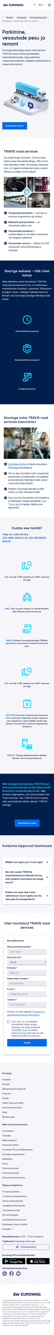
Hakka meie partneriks (12, 1103)
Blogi (4, 1112)
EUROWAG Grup (19, 1030)
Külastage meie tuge (25, 1241)
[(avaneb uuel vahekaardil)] (13, 1261)
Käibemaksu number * (18, 978)
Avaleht (9, 17)
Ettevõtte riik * (14, 957)
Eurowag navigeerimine (13, 1154)
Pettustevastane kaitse (13, 1177)
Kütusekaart (8, 1131)
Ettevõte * (12, 968)
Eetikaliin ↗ (7, 1229)
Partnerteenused (10, 1173)
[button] (41, 5)
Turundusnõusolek (11, 1210)
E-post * (11, 989)
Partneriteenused (38, 17)
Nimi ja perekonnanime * (19, 946)
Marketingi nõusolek (21, 1033)
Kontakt (6, 1084)
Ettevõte (6, 1093)
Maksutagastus (9, 1140)
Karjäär (5, 1098)
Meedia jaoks (8, 1117)
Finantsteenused (10, 1168)
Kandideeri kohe (16, 464)
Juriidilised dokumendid (13, 1206)
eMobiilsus (7, 1159)
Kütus (5, 1163)
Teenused (21, 17)
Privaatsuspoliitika (11, 1192)
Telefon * (12, 999)
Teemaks (6, 1135)
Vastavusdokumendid (12, 1201)
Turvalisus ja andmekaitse (14, 1196)
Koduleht (6, 1079)
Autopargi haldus (10, 1145)
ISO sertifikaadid (10, 1215)
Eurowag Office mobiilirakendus (17, 1149)
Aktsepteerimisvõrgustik (14, 1089)
